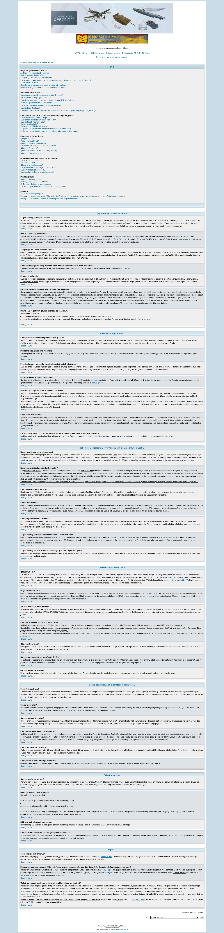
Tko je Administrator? (29, 160)
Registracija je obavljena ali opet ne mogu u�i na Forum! (44, 85)
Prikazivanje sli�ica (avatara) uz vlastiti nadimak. (40, 105)
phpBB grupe (97, 383)
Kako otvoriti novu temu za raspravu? (35, 118)
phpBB (107, 926)
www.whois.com (27, 891)
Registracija (128, 53)
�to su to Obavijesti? (29, 148)
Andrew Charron (123, 929)
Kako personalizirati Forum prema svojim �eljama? (41, 95)
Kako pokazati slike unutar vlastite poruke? (38, 146)
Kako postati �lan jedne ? (37, 168)
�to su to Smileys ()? (33, 143)
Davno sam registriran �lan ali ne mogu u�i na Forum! (43, 88)
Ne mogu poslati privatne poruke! (34, 182)
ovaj (98, 859)
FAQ (78, 53)
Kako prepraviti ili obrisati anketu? (34, 126)
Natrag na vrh (26, 229)
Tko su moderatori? (28, 163)
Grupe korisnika (114, 53)
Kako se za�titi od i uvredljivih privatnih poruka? (43, 187)
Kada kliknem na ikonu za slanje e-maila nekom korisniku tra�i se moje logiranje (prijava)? (58, 111)
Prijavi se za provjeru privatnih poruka (113, 57)
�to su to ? (31, 153)
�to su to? (39, 151)
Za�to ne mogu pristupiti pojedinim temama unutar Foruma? (45, 129)
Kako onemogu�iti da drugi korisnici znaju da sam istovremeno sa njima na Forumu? (55, 80)
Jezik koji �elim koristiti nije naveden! (36, 103)
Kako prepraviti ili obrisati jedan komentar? (38, 120)
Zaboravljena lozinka (29, 83)
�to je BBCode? (27, 139)
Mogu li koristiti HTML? (29, 141)
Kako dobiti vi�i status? (30, 108)
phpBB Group (106, 857)
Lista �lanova (98, 53)
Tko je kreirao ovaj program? (32, 194)
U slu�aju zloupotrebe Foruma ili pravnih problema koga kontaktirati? (49, 199)
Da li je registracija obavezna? (33, 75)
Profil (138, 53)
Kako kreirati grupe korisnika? (32, 170)
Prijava (146, 53)
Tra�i (87, 53)
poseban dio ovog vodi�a (175, 580)
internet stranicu (138, 899)
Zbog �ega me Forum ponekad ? (36, 78)
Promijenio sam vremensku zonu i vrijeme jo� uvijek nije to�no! (47, 100)
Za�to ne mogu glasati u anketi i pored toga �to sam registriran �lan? (50, 131)
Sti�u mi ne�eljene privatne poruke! (35, 184)
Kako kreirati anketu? (29, 124)
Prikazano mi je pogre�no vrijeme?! (35, 98)
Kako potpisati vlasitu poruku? (32, 122)
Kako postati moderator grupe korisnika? (37, 172)
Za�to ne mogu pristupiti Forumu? (34, 73)
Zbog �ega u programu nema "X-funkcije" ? (73, 196)
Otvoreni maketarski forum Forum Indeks (36, 63)
